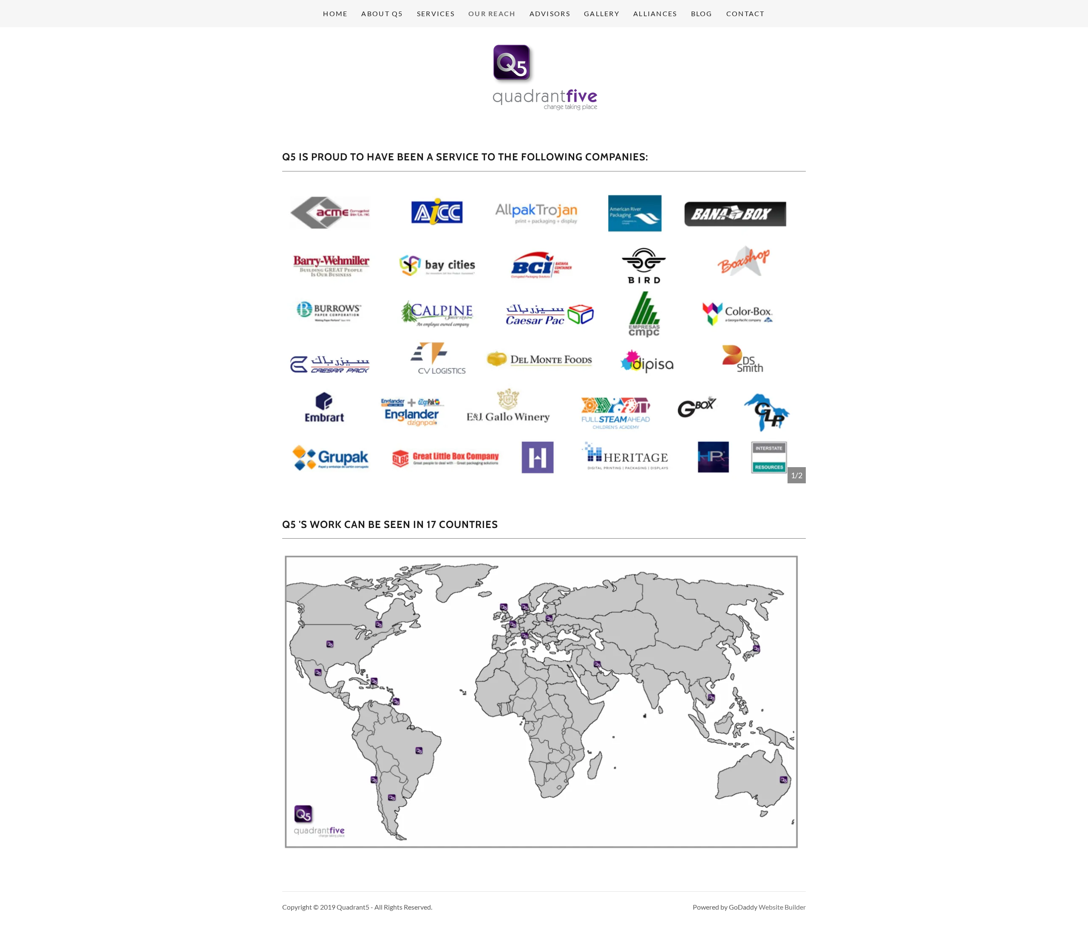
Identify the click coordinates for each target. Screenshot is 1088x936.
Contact (745, 13)
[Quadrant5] (544, 79)
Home (335, 13)
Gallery (602, 13)
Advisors (550, 13)
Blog (702, 13)
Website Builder (782, 907)
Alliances (655, 13)
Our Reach (492, 13)
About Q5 (382, 13)
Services (436, 13)
